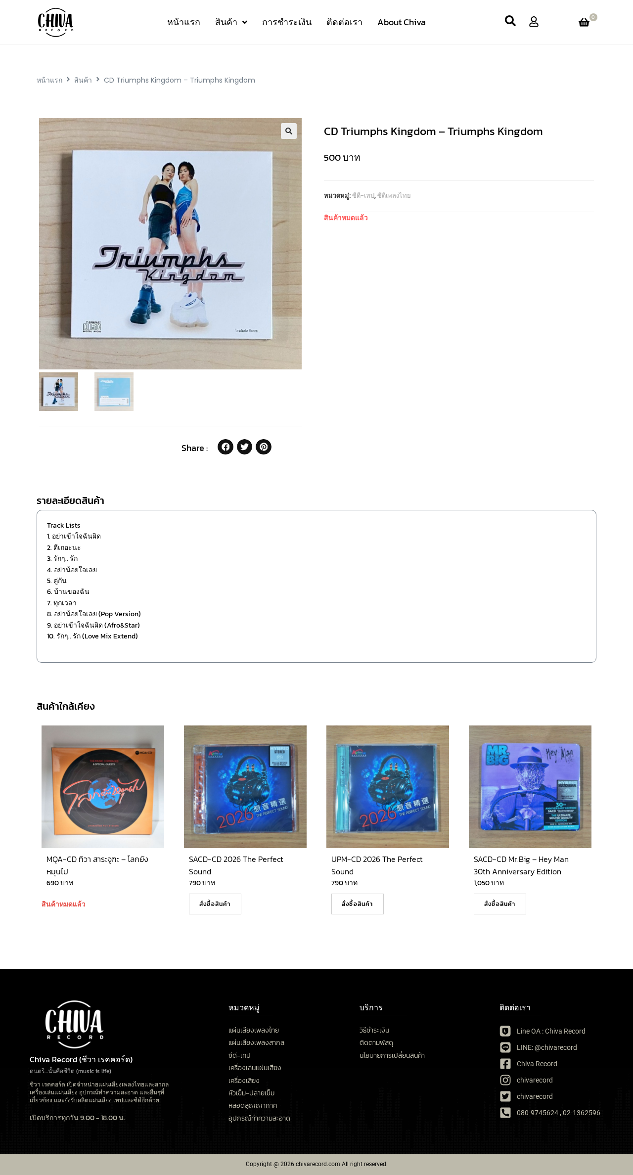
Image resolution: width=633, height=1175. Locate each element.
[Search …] (510, 22)
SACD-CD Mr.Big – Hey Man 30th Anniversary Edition (521, 865)
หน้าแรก (49, 80)
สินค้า (83, 80)
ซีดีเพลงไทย (394, 195)
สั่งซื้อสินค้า (215, 904)
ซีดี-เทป (363, 195)
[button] (289, 131)
